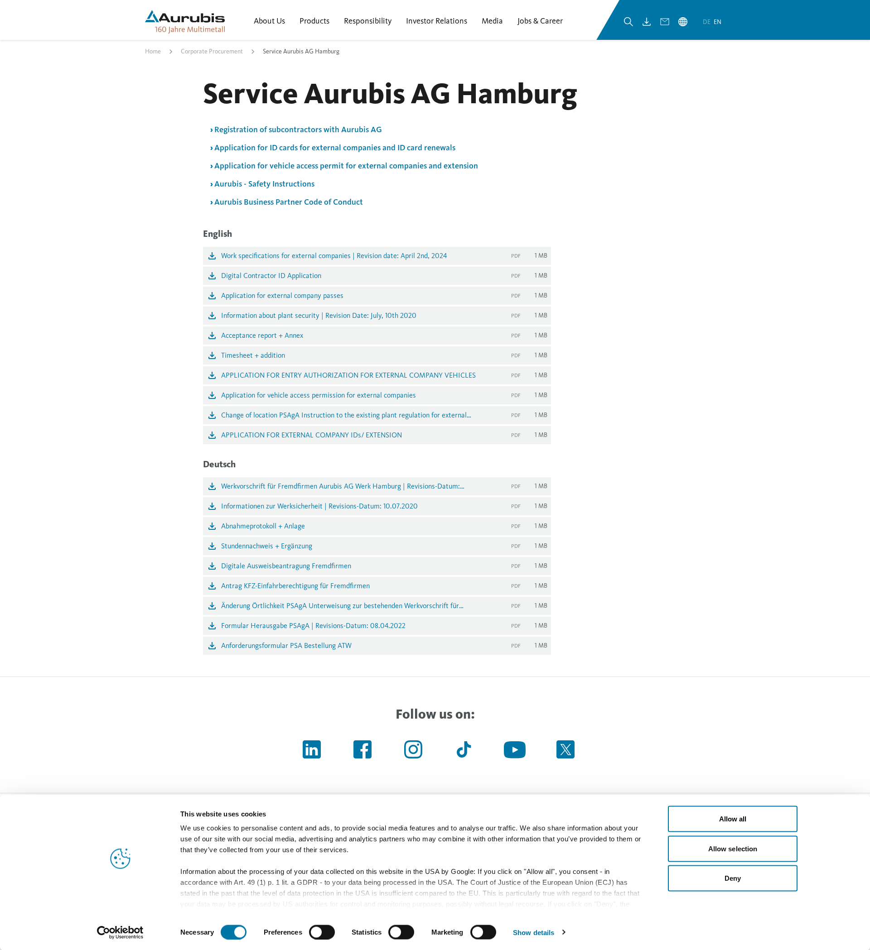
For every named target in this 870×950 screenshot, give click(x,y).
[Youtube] (515, 749)
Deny (733, 878)
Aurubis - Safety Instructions (264, 184)
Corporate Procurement (212, 51)
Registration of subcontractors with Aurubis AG (298, 129)
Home (153, 51)
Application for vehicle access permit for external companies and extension (346, 166)
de (707, 22)
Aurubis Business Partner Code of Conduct (289, 202)
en (717, 22)
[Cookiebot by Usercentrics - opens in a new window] (120, 932)
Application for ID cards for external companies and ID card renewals (334, 148)
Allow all (733, 819)
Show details (533, 932)
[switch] (322, 932)
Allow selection (733, 848)
